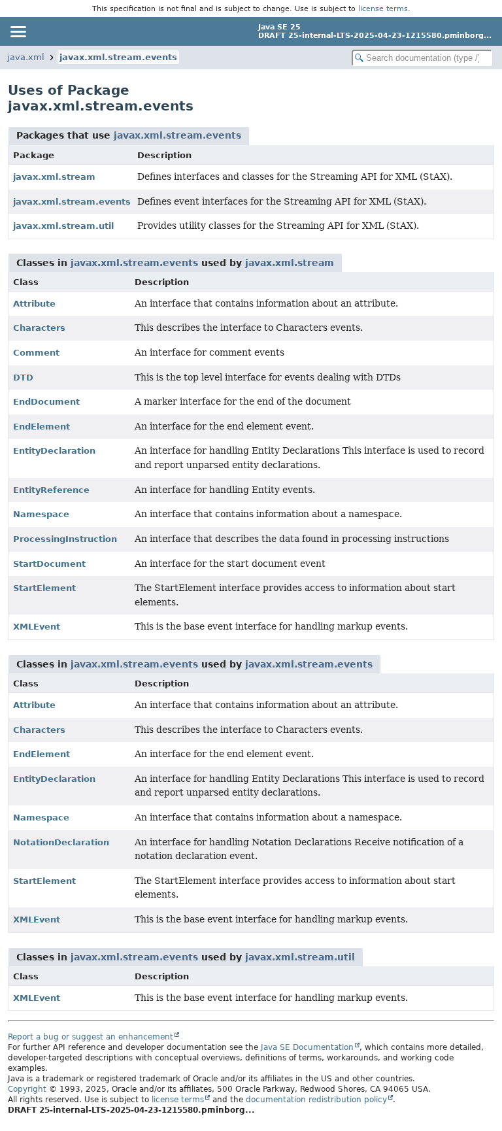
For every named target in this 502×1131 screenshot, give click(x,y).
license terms (383, 8)
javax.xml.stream (54, 177)
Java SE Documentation (307, 1047)
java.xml (25, 57)
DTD (23, 377)
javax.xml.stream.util (63, 226)
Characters (39, 328)
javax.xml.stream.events (118, 57)
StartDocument (49, 564)
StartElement (44, 588)
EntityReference (51, 490)
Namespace (41, 514)
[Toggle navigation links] (18, 31)
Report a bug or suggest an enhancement (90, 1036)
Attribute (34, 304)
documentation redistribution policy (316, 1099)
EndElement (41, 426)
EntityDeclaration (54, 451)
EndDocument (46, 402)
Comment (36, 353)
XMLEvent (36, 627)
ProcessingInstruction (65, 539)
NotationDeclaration (61, 842)
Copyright (27, 1089)
